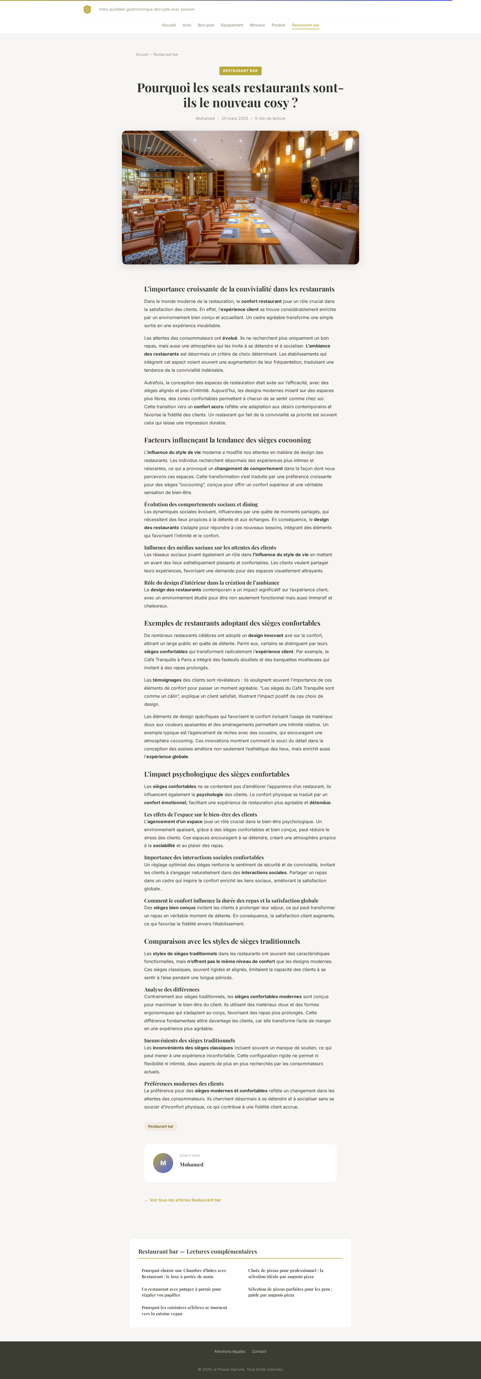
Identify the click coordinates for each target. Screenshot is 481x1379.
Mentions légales (230, 1351)
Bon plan (206, 25)
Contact (259, 1351)
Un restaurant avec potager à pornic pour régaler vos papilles (181, 1292)
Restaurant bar (305, 25)
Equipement (232, 25)
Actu (187, 25)
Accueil (169, 25)
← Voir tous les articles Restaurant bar (182, 1200)
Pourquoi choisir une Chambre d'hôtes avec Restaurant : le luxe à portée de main (184, 1273)
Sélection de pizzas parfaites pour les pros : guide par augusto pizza (290, 1292)
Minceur (257, 25)
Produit (278, 25)
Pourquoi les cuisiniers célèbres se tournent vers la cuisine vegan (184, 1310)
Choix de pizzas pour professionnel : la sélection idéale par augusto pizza (285, 1273)
